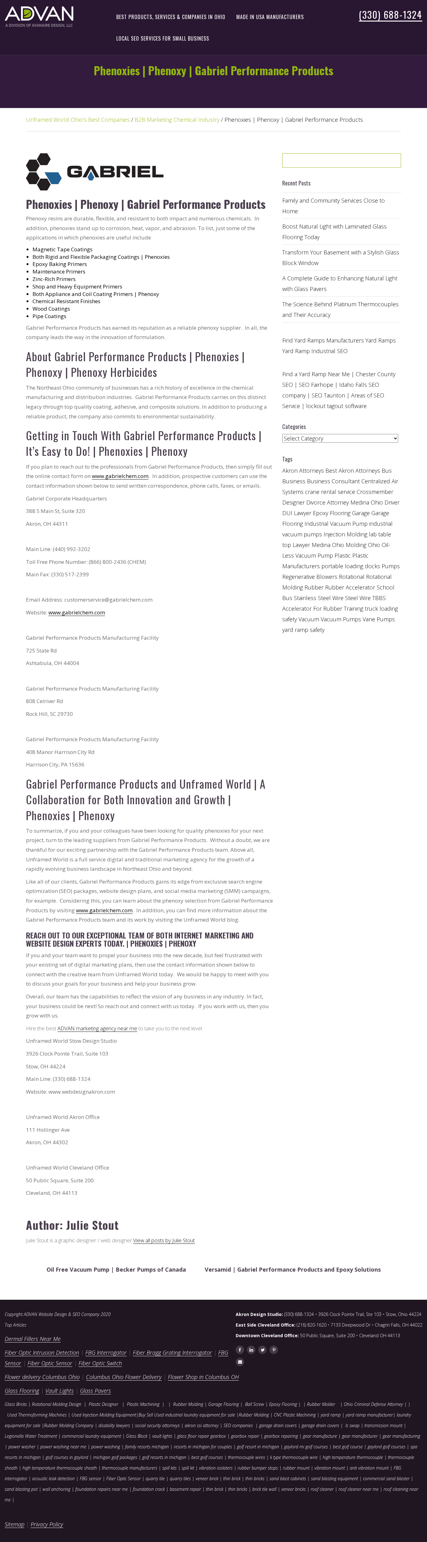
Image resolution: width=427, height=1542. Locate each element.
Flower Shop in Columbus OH (203, 1377)
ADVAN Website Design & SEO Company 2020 (67, 1314)
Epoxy (320, 513)
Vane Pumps (379, 619)
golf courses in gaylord (67, 1457)
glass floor (187, 1436)
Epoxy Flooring (283, 1404)
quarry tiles (180, 1478)
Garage (361, 513)
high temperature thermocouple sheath (60, 1468)
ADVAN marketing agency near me (97, 1028)
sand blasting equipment (334, 1478)
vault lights (162, 1436)
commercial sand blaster (386, 1478)
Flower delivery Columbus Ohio (42, 1377)
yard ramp (331, 1415)
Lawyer (301, 545)
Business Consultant (333, 481)
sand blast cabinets (287, 1478)
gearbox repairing (281, 1436)
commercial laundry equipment (91, 1436)
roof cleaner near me (359, 1489)
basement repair (185, 1489)
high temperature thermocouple (353, 1457)
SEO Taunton (328, 395)
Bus (387, 470)
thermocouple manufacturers (129, 1468)
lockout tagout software (336, 406)
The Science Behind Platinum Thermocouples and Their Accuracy (340, 309)
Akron (290, 470)
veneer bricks (293, 1489)
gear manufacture (320, 1436)
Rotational (351, 576)
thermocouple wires (246, 1457)
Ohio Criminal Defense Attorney (373, 1404)
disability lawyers (114, 1425)
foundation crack (149, 1489)
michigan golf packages (115, 1457)
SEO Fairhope (316, 384)
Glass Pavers (95, 1390)
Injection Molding (345, 534)
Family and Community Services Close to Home (333, 206)
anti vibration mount (369, 1468)
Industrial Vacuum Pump (336, 523)
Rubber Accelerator (350, 587)
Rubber (314, 587)
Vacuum (309, 619)
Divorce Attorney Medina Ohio (344, 502)
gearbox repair (245, 1436)
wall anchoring (56, 1489)
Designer (293, 502)
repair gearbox (212, 1436)
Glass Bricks (16, 1404)
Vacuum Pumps (341, 619)
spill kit (188, 1468)
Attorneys (311, 470)
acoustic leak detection (53, 1478)
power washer (21, 1447)
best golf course (348, 1447)
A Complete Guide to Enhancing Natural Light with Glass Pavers (339, 283)
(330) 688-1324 (390, 14)
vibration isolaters (216, 1468)
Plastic (342, 555)
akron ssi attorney (202, 1425)
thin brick (231, 1478)
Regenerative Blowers (309, 576)
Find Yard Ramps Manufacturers (323, 340)
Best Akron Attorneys (352, 470)
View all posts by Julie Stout (164, 1240)
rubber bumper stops (258, 1468)
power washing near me (63, 1447)
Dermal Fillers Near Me (33, 1338)
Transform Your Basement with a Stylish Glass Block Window (340, 258)
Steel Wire (358, 598)
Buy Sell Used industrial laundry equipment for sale (186, 1415)
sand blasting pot (21, 1489)
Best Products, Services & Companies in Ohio (170, 17)
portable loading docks (350, 566)
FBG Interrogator (106, 1352)
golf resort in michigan (258, 1447)
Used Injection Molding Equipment (104, 1415)
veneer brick (206, 1478)
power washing (106, 1447)
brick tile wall (264, 1489)
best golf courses (207, 1457)
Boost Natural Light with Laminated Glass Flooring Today (334, 232)
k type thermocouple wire (294, 1457)
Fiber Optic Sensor (50, 1363)
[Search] (380, 162)
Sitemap (14, 1524)
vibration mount (329, 1468)
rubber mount (296, 1468)
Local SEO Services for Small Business (162, 38)
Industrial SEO (329, 351)
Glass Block (136, 1436)
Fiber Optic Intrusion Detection (42, 1352)
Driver (391, 502)
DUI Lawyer (296, 513)
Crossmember (375, 491)
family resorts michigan (147, 1447)
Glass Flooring (22, 1390)
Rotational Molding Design (56, 1404)
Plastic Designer (103, 1404)
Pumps (391, 566)
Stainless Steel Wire (319, 598)
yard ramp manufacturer (369, 1415)
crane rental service (330, 491)
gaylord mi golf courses (306, 1447)
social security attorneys (157, 1425)
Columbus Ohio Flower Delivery (124, 1377)
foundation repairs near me (101, 1489)
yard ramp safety (303, 629)
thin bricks (254, 1478)
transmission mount (383, 1425)
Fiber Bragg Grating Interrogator (172, 1352)
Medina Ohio (328, 545)
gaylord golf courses (386, 1447)
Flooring (340, 513)
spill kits (169, 1468)
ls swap (352, 1425)
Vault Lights (59, 1390)
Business (293, 481)
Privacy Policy (47, 1524)
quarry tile (155, 1478)
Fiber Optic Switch (100, 1363)
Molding (356, 545)
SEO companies (238, 1425)
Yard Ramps (380, 340)
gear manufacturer (360, 1436)
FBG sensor (90, 1478)
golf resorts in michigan (164, 1457)
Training (353, 608)
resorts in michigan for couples (203, 1447)
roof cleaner (322, 1489)
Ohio (374, 545)
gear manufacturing (401, 1436)
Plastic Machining (143, 1404)
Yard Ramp (296, 351)
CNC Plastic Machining (295, 1415)
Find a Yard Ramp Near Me (316, 374)
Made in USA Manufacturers (270, 17)
